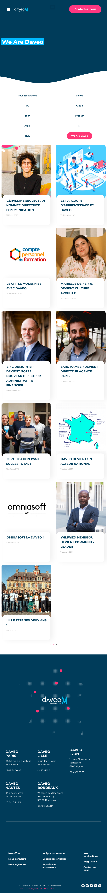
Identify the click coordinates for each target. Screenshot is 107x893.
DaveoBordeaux (47, 786)
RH (79, 126)
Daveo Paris (12, 754)
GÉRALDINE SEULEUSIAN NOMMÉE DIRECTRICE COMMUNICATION (25, 205)
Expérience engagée (54, 859)
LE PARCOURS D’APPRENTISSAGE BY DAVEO (77, 205)
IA (27, 105)
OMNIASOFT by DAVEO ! (25, 537)
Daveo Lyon (76, 752)
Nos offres (14, 853)
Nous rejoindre (17, 864)
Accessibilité (47, 888)
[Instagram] (99, 885)
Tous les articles (27, 95)
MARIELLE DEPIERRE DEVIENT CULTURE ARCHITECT (76, 288)
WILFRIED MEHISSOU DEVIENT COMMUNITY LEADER (77, 542)
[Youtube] (95, 885)
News (79, 95)
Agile (28, 126)
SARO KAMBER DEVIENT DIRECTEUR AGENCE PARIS (79, 371)
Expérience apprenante (49, 866)
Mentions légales (29, 888)
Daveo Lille (43, 754)
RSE (27, 136)
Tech (27, 115)
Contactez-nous (89, 868)
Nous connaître (17, 859)
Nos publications (90, 854)
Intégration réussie (53, 853)
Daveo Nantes (13, 786)
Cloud (79, 105)
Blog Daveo (90, 861)
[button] (52, 7)
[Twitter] (91, 885)
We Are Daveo (79, 136)
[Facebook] (83, 885)
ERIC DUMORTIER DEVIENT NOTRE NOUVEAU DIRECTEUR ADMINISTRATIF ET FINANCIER (23, 376)
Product (79, 115)
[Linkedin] (87, 885)
